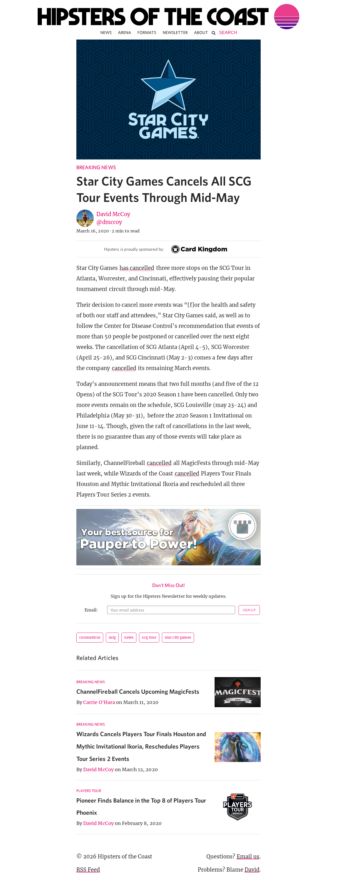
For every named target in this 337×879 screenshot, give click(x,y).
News (106, 32)
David (252, 869)
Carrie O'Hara (99, 702)
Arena (124, 32)
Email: (91, 610)
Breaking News (96, 167)
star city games (178, 637)
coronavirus (89, 637)
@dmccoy (109, 222)
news (128, 637)
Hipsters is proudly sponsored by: (134, 249)
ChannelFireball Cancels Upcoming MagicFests (137, 691)
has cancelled (137, 268)
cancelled (124, 368)
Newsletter (175, 32)
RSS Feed (88, 869)
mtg (112, 637)
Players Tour (88, 791)
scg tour (149, 637)
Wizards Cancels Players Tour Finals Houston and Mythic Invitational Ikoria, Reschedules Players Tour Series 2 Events (141, 746)
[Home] (168, 16)
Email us (248, 856)
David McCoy (113, 214)
